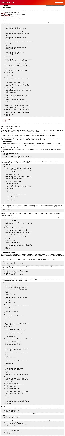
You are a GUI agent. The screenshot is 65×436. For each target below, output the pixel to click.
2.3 (52, 5)
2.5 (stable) (48, 5)
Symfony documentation (7, 119)
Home (2, 5)
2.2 (54, 5)
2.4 (51, 5)
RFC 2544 (4, 121)
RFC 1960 (4, 120)
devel (56, 5)
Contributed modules (61, 5)
